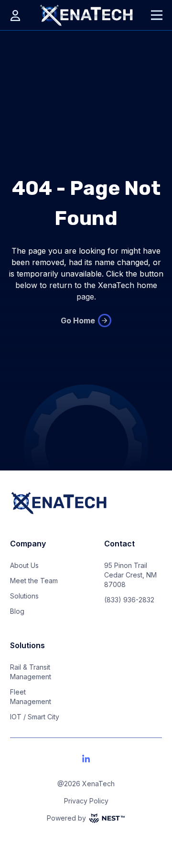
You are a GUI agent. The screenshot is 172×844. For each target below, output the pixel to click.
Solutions (24, 596)
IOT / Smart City (34, 717)
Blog (17, 611)
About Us (24, 565)
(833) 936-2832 (129, 600)
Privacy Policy (86, 801)
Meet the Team (34, 581)
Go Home (78, 320)
